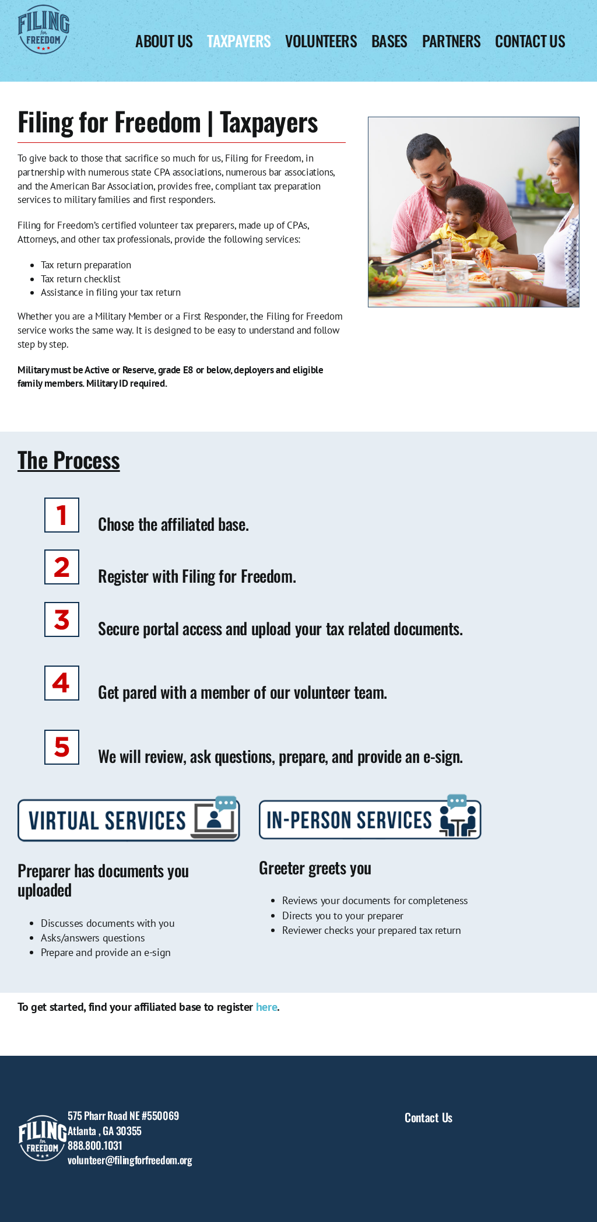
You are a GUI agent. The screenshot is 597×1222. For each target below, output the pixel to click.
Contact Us (428, 1117)
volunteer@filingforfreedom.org (130, 1159)
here (267, 1006)
